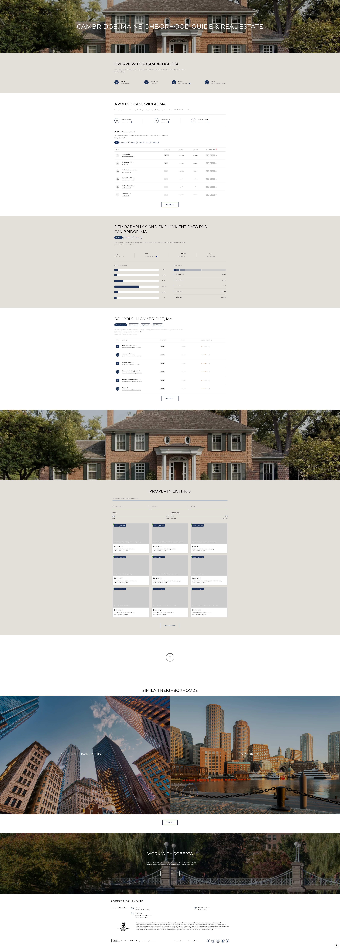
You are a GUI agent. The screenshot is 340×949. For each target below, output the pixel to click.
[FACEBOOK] (208, 941)
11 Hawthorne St (126, 188)
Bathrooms (154, 506)
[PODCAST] (227, 941)
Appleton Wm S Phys (127, 185)
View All (170, 822)
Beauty (148, 142)
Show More (170, 398)
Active (141, 142)
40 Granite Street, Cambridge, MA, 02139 (131, 390)
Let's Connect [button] (170, 874)
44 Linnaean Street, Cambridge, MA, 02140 (131, 356)
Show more (170, 204)
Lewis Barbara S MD (127, 162)
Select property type (118, 506)
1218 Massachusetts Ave (128, 180)
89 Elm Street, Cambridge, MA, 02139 (130, 364)
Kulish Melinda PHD (127, 178)
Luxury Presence (150, 941)
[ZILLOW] (223, 941)
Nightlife (156, 142)
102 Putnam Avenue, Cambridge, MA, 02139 (132, 373)
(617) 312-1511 (202, 909)
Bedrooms (193, 506)
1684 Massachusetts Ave (128, 156)
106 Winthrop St (126, 172)
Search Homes (170, 625)
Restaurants (125, 142)
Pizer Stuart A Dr (126, 193)
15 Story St (125, 164)
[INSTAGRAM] (213, 941)
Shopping (134, 142)
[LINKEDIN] (218, 941)
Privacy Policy (194, 941)
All (117, 142)
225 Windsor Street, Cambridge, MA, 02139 (132, 381)
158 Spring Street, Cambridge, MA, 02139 (131, 347)
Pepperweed (125, 154)
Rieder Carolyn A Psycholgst (129, 170)
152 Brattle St (125, 195)
